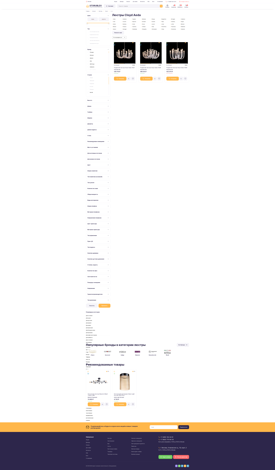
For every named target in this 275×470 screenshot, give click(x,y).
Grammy (173, 21)
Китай (91, 92)
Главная (87, 11)
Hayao (182, 21)
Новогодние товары (136, 451)
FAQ (148, 1)
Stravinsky (173, 29)
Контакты (142, 1)
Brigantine (164, 19)
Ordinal (143, 26)
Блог (153, 1)
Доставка (135, 1)
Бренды (122, 1)
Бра (108, 443)
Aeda (114, 19)
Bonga (153, 19)
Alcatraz (124, 19)
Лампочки (133, 446)
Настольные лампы (112, 449)
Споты (109, 446)
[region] (98, 37)
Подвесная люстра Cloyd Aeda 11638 (150, 67)
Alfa (91, 61)
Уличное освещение (136, 438)
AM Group (92, 64)
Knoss (143, 24)
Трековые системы (112, 454)
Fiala (163, 21)
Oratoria (134, 26)
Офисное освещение (136, 441)
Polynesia (173, 26)
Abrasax (92, 55)
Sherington (154, 29)
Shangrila (144, 29)
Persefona (164, 26)
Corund (124, 21)
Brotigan (173, 19)
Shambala (134, 29)
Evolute (153, 21)
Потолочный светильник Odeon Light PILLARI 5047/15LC (124, 394)
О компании (160, 1)
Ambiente (92, 67)
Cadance (183, 19)
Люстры (100, 11)
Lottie (172, 24)
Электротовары (135, 449)
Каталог (94, 11)
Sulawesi (183, 29)
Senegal (124, 29)
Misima (114, 26)
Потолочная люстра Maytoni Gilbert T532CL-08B (98, 394)
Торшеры (109, 451)
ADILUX (91, 58)
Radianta (183, 26)
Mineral (182, 24)
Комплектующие (135, 454)
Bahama (144, 19)
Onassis (124, 26)
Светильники (110, 441)
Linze (163, 24)
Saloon (114, 29)
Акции (115, 1)
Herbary (124, 24)
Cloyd (106, 11)
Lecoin (153, 24)
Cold (114, 21)
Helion (114, 24)
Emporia (134, 21)
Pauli (153, 26)
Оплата (128, 1)
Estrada (144, 21)
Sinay (163, 29)
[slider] (87, 23)
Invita (133, 24)
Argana (134, 19)
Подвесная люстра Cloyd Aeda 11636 (176, 67)
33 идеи (92, 52)
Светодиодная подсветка (138, 443)
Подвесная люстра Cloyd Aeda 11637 (124, 67)
